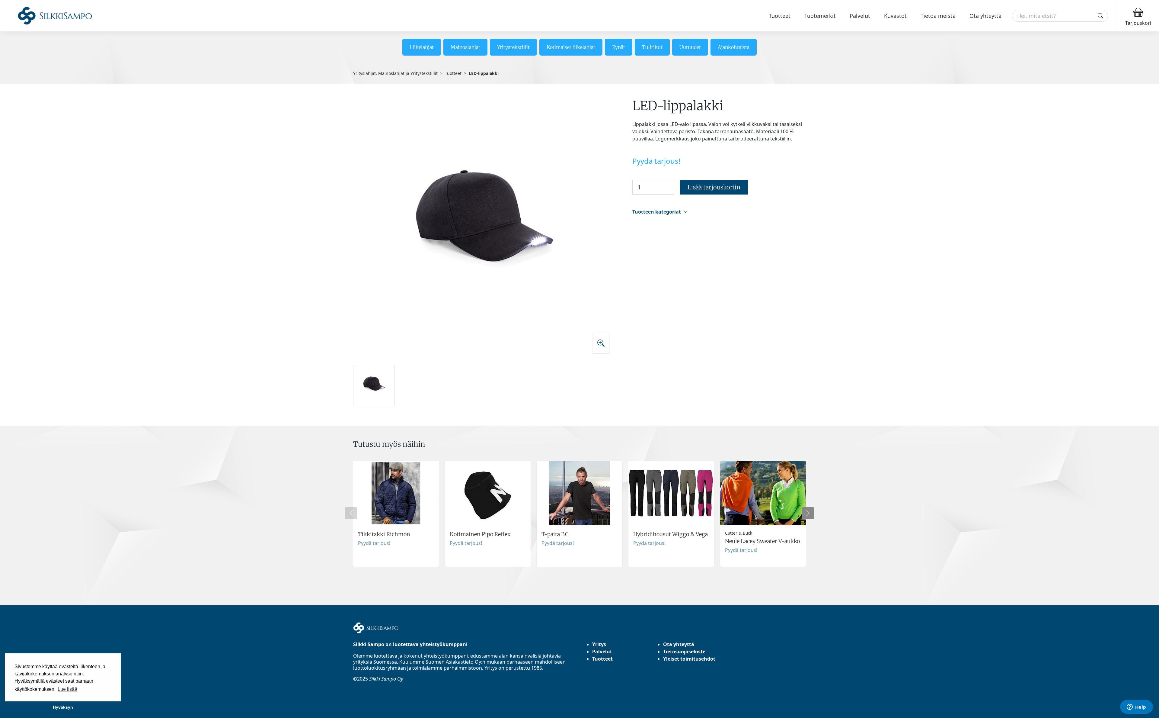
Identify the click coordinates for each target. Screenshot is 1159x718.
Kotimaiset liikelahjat (571, 47)
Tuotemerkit (820, 15)
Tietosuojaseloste (684, 651)
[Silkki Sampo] (47, 16)
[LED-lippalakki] (484, 228)
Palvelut (860, 15)
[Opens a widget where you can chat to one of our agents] (1136, 707)
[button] (719, 212)
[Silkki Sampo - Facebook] (360, 700)
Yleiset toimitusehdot (689, 658)
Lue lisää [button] (67, 689)
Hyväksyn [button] (63, 707)
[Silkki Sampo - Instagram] (355, 700)
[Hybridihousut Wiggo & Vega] (671, 514)
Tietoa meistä (938, 15)
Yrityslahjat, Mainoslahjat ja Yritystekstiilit (395, 73)
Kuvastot (895, 15)
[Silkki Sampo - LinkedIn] (365, 700)
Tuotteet (779, 15)
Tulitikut (652, 47)
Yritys (599, 644)
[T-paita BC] (579, 514)
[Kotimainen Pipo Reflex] (488, 514)
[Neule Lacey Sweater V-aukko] (763, 514)
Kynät (618, 47)
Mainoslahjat (465, 47)
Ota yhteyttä (985, 15)
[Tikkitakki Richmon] (396, 514)
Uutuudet (690, 47)
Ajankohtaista (733, 47)
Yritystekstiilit (513, 47)
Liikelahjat (422, 47)
